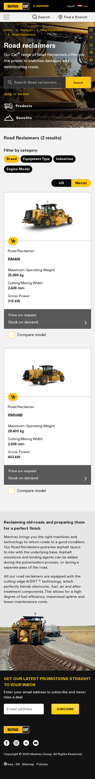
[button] (82, 6)
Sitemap (28, 764)
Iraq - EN (13, 764)
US (61, 183)
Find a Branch (75, 17)
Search (43, 17)
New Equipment (52, 30)
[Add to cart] (13, 241)
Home (8, 30)
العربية (71, 6)
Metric (81, 183)
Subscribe (65, 709)
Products (27, 30)
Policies (42, 764)
